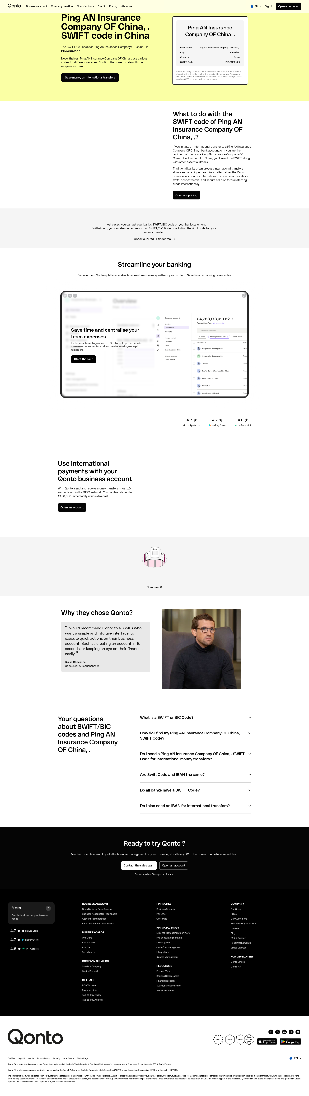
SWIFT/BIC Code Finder (168, 985)
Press (234, 914)
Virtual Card (88, 942)
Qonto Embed (238, 962)
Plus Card (87, 947)
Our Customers (239, 918)
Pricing (16, 907)
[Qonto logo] (14, 6)
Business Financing (166, 909)
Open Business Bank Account (97, 909)
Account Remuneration (94, 918)
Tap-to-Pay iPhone (92, 995)
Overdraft (161, 918)
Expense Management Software (173, 933)
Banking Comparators (167, 976)
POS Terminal (89, 985)
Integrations (162, 952)
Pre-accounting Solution (169, 937)
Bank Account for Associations (98, 923)
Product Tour (163, 971)
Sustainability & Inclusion (243, 923)
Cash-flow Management (168, 947)
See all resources (165, 990)
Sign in (269, 6)
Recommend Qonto (241, 943)
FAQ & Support (238, 938)
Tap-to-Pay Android (92, 1000)
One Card (87, 937)
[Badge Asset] (270, 1032)
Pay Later (161, 914)
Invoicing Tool (163, 942)
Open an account (288, 6)
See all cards (88, 952)
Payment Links (89, 990)
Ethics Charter (238, 947)
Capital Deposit (90, 971)
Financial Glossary (165, 981)
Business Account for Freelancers (99, 914)
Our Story (236, 909)
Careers (235, 928)
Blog (233, 933)
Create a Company (91, 966)
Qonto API (236, 966)
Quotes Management (167, 957)
